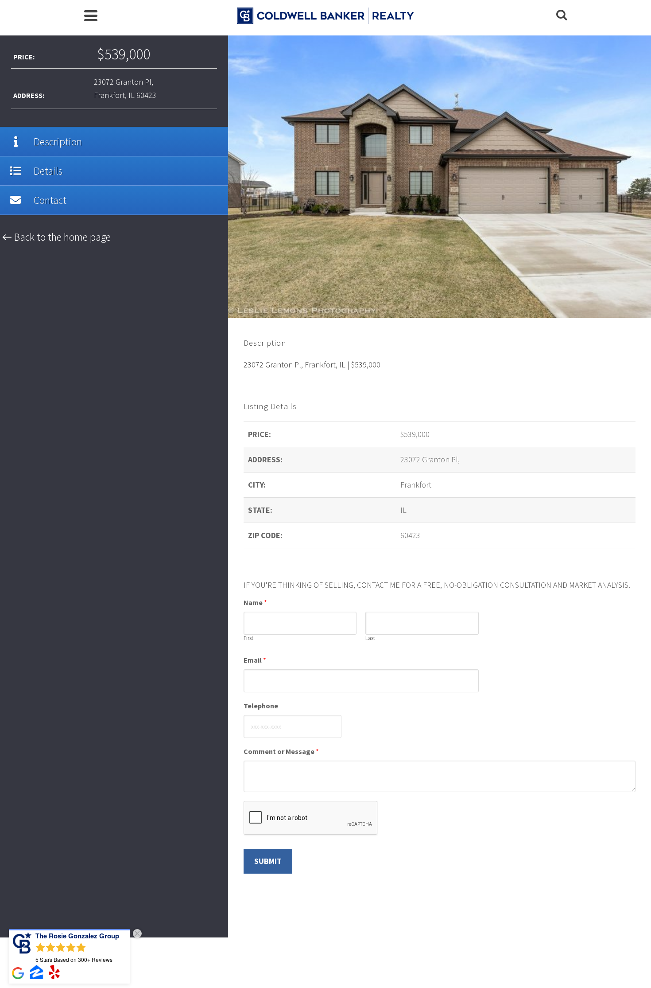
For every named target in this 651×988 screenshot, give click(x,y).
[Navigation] (91, 15)
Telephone (261, 705)
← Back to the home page (56, 237)
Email (255, 660)
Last (370, 638)
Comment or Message (281, 751)
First (248, 638)
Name (255, 602)
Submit (268, 861)
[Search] (561, 15)
